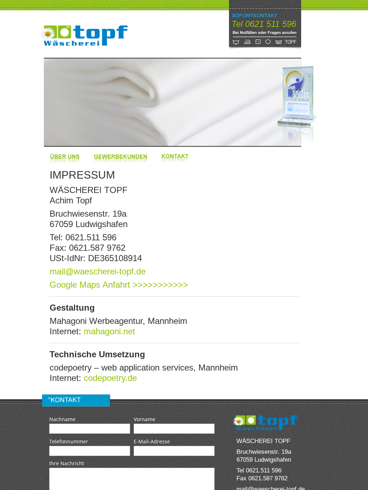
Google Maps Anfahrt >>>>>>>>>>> (119, 284)
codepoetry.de (110, 378)
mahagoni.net (109, 331)
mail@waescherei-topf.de (98, 271)
